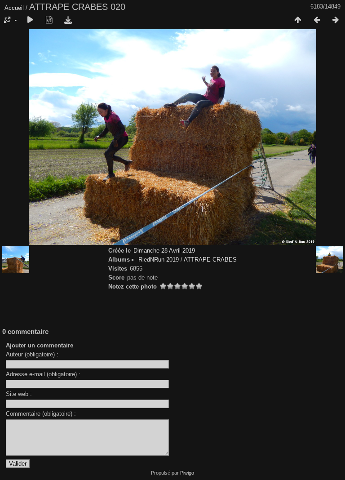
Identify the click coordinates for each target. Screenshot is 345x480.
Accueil (14, 7)
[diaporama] (30, 20)
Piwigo (187, 473)
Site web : (19, 394)
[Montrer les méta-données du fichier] (49, 20)
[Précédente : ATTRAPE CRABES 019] (316, 20)
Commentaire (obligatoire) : (41, 413)
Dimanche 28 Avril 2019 (164, 250)
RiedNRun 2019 (158, 259)
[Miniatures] (297, 20)
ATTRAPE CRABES (210, 259)
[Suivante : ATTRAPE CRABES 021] (335, 20)
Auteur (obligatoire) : (32, 354)
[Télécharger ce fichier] (67, 20)
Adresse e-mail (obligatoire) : (43, 374)
